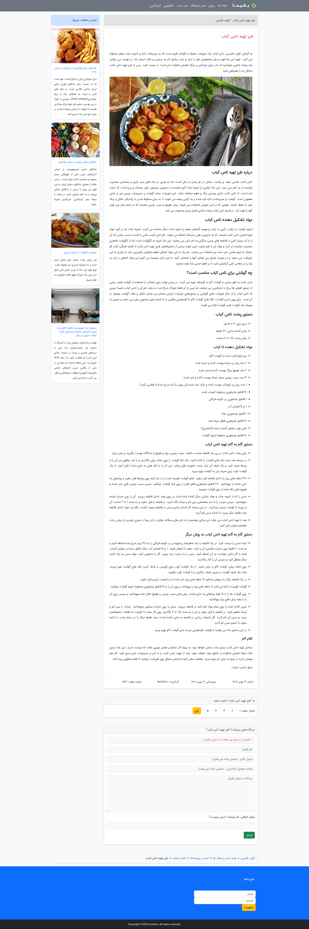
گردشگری (155, 5)
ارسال (249, 835)
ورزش (211, 5)
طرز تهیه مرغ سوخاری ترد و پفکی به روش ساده (75, 70)
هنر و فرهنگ (197, 5)
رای (197, 710)
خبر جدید (182, 5)
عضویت (248, 907)
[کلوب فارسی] (244, 5)
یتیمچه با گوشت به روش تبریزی (80, 252)
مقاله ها (222, 5)
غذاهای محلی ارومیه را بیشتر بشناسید (77, 162)
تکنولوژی (169, 5)
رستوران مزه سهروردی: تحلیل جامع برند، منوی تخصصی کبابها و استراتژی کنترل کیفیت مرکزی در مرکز (76, 331)
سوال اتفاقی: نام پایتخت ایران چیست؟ (232, 817)
